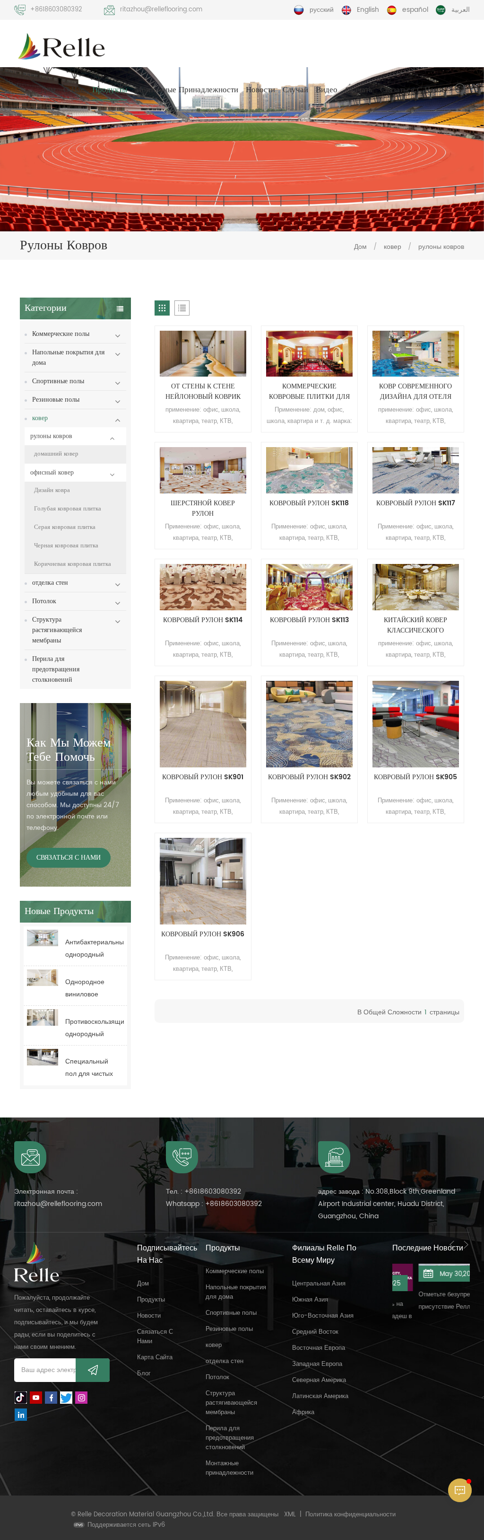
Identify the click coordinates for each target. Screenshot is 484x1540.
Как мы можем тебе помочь (68, 750)
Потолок (44, 601)
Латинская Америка (320, 1396)
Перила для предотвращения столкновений (55, 669)
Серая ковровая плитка (64, 527)
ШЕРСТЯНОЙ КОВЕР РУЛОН (203, 508)
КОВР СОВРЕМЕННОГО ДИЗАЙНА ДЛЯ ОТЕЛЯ (415, 391)
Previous (452, 1245)
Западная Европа (317, 1364)
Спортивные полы (58, 381)
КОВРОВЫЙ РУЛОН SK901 (202, 777)
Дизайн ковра (52, 490)
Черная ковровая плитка (66, 546)
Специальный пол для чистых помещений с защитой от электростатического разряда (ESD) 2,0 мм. (94, 1068)
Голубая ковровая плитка (67, 509)
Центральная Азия (319, 1284)
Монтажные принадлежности (186, 90)
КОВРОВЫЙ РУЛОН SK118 (309, 503)
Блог (144, 1374)
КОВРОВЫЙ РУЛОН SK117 (415, 503)
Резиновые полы (55, 399)
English (368, 9)
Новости (260, 90)
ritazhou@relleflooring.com (161, 10)
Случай (295, 90)
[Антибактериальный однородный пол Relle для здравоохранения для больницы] (42, 938)
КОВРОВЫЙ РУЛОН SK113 (309, 620)
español (415, 9)
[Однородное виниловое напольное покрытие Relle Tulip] (42, 977)
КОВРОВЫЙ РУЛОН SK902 (309, 777)
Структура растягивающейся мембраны (57, 630)
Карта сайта (155, 1358)
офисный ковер (52, 472)
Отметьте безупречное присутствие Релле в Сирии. (427, 1301)
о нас (74, 90)
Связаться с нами (411, 90)
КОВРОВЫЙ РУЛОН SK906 (202, 934)
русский (322, 9)
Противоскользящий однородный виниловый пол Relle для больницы (94, 1028)
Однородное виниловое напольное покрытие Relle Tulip (88, 989)
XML (290, 1515)
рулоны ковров (441, 246)
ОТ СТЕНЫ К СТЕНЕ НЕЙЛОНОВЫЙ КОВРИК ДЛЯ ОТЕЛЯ (203, 391)
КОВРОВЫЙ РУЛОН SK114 (202, 620)
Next (466, 1245)
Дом (48, 90)
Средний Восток (315, 1332)
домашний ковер (56, 454)
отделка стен (50, 582)
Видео (326, 90)
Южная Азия (310, 1300)
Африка (303, 1412)
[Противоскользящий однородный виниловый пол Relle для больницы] (42, 1017)
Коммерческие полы (60, 333)
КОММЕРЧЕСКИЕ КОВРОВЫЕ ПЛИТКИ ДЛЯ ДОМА (309, 391)
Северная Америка (319, 1380)
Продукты (109, 90)
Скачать (358, 90)
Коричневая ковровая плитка (72, 564)
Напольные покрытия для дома (68, 357)
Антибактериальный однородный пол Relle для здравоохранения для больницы (94, 949)
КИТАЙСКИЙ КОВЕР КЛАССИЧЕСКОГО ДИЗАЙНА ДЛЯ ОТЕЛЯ (415, 625)
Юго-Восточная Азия (323, 1316)
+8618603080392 (56, 10)
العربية (460, 9)
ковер (393, 246)
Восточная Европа (318, 1348)
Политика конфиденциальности (350, 1515)
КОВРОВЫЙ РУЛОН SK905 (415, 777)
